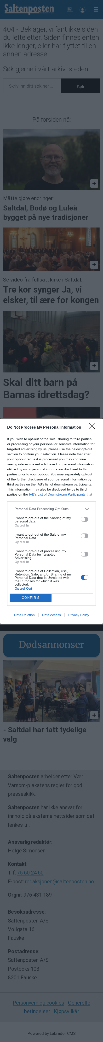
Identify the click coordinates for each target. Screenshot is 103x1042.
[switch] (84, 519)
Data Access (51, 615)
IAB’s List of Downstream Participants (57, 494)
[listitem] (51, 508)
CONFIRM (31, 597)
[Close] (93, 427)
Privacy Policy (78, 615)
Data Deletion (24, 615)
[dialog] (51, 521)
